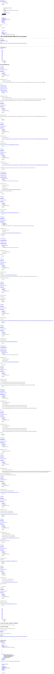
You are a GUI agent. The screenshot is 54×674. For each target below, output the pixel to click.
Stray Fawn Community (3, 1)
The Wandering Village (7, 657)
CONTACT (3, 21)
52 (2, 616)
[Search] (0, 26)
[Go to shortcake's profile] (3, 572)
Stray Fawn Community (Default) (8, 656)
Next (2, 59)
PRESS (3, 669)
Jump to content (2, 0)
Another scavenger (3, 90)
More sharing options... (3, 47)
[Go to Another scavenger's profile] (3, 85)
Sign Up (3, 664)
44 (2, 610)
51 (2, 57)
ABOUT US (3, 668)
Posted (3, 69)
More (2, 22)
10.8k (4, 74)
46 (2, 53)
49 (2, 55)
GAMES (3, 666)
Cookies (3, 659)
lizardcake (2, 40)
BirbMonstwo (2, 394)
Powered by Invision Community (15, 661)
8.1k (4, 246)
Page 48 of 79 (4, 619)
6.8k (4, 397)
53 (2, 58)
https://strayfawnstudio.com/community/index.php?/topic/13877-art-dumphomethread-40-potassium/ (13, 43)
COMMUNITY (4, 18)
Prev (2, 50)
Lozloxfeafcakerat (3, 243)
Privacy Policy (4, 658)
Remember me (6, 10)
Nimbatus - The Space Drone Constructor (9, 655)
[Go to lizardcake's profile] (2, 66)
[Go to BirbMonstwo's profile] (2, 389)
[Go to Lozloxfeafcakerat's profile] (5, 178)
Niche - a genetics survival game (8, 654)
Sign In (5, 11)
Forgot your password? (7, 12)
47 (2, 54)
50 (2, 56)
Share (1, 42)
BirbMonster (2, 218)
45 (2, 52)
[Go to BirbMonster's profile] (4, 223)
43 (2, 51)
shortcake (2, 571)
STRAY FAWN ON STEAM (6, 19)
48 (2, 613)
